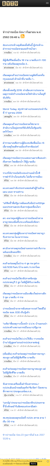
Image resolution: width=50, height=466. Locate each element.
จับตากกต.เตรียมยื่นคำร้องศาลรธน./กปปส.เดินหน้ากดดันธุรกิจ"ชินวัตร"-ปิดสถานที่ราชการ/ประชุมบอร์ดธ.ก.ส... (25, 387)
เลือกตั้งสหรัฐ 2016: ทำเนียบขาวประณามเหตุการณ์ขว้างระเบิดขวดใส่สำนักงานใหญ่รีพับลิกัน (24, 94)
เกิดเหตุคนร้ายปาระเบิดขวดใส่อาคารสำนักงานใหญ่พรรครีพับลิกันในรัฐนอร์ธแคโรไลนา (22, 128)
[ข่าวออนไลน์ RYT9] (9, 3)
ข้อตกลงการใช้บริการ (22, 463)
